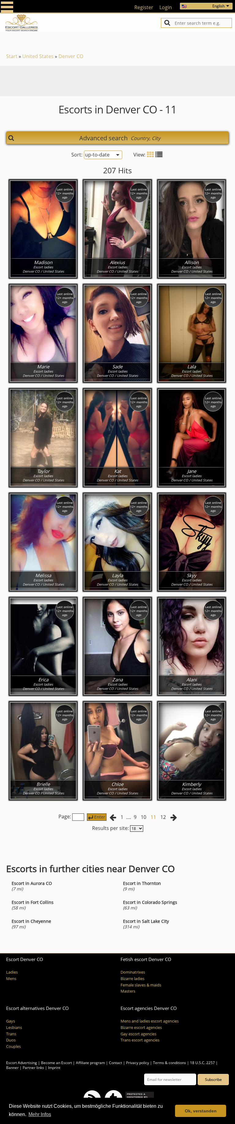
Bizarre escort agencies (141, 1027)
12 (163, 817)
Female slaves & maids (141, 985)
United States (38, 56)
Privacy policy (137, 1062)
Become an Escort (56, 1062)
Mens (11, 978)
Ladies (12, 972)
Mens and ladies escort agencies (150, 1021)
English (218, 6)
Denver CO (70, 56)
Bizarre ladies (132, 978)
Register (143, 7)
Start (11, 56)
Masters (128, 991)
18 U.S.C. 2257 (202, 1062)
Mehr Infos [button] (39, 1114)
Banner (12, 1067)
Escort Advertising (21, 1062)
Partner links (33, 1067)
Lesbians (14, 1027)
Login (165, 7)
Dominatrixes (133, 972)
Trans (11, 1034)
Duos (11, 1040)
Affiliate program (90, 1062)
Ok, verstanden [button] (201, 1110)
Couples (13, 1046)
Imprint (54, 1067)
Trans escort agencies (140, 1040)
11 (153, 817)
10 (143, 817)
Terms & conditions (169, 1062)
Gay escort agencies (138, 1034)
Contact (115, 1062)
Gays (10, 1021)
